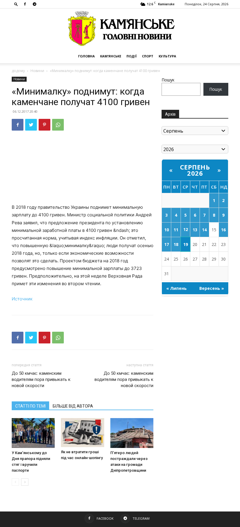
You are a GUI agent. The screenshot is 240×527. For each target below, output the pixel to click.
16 (223, 229)
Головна (86, 56)
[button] (16, 4)
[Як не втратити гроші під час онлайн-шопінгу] (82, 432)
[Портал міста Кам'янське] (120, 28)
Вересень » (211, 288)
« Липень (176, 288)
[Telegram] (34, 4)
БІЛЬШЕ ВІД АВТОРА (73, 406)
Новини (37, 70)
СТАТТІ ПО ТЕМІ (30, 406)
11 (176, 229)
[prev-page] (15, 482)
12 (185, 229)
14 (204, 229)
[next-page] (24, 482)
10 (166, 229)
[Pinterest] (44, 125)
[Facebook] (24, 4)
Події (131, 56)
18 (176, 244)
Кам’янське (110, 56)
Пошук (168, 80)
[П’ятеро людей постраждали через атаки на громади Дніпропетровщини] (131, 433)
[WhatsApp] (58, 125)
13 (195, 229)
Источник (22, 299)
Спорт (147, 56)
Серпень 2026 (195, 169)
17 (166, 244)
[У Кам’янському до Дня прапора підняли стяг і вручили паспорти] (33, 433)
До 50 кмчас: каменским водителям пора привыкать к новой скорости (41, 379)
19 (185, 244)
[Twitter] (31, 125)
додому (18, 70)
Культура (167, 56)
